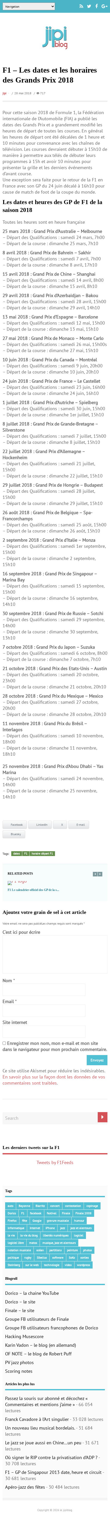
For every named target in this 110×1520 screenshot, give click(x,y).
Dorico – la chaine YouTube (32, 1293)
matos (33, 1243)
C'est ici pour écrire (21, 932)
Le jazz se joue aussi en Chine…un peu (43, 1443)
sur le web (32, 1265)
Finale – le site (19, 1310)
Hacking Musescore (24, 1336)
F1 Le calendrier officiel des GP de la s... (33, 890)
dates (16, 853)
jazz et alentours (81, 1228)
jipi (4, 93)
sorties (84, 1257)
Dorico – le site (20, 1302)
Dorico (12, 1213)
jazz (62, 1228)
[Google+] (104, 6)
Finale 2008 (83, 1213)
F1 (25, 853)
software (57, 1257)
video (68, 1265)
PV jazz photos (19, 1362)
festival (52, 1213)
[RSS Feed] (81, 6)
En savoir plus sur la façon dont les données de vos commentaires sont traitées (54, 1080)
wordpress (83, 1265)
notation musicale (19, 1250)
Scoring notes (18, 1371)
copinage (92, 1206)
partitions (55, 1250)
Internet (35, 1228)
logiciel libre (16, 1243)
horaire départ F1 (42, 853)
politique (13, 1257)
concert (55, 1206)
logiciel (78, 1235)
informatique (16, 1228)
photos (87, 1250)
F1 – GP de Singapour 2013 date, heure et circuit (53, 1472)
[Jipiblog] (55, 52)
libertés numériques (56, 1235)
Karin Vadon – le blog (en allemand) (40, 1345)
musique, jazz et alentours (59, 1243)
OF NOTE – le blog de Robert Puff (38, 1354)
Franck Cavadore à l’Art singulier (37, 1419)
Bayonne (24, 1206)
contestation (73, 1206)
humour (79, 1220)
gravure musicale (58, 1220)
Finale (66, 1213)
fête (24, 1220)
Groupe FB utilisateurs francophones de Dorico (51, 1328)
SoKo (72, 1257)
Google (36, 1220)
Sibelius (42, 1257)
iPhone (50, 1228)
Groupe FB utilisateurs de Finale (37, 1319)
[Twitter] (89, 6)
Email (8, 1001)
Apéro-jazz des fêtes (25, 1487)
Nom (7, 980)
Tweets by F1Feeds (55, 1162)
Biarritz (40, 1206)
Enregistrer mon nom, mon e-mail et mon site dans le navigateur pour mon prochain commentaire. (55, 1046)
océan (40, 1250)
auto (10, 1206)
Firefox (12, 1220)
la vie (11, 1235)
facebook (35, 1213)
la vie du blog (29, 1235)
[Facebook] (96, 6)
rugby (27, 1257)
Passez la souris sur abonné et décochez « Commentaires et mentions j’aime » (46, 1401)
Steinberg (14, 1265)
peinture (72, 1250)
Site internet (15, 1022)
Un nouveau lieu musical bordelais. (40, 1428)
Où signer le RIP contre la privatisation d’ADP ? (51, 1457)
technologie (51, 1265)
